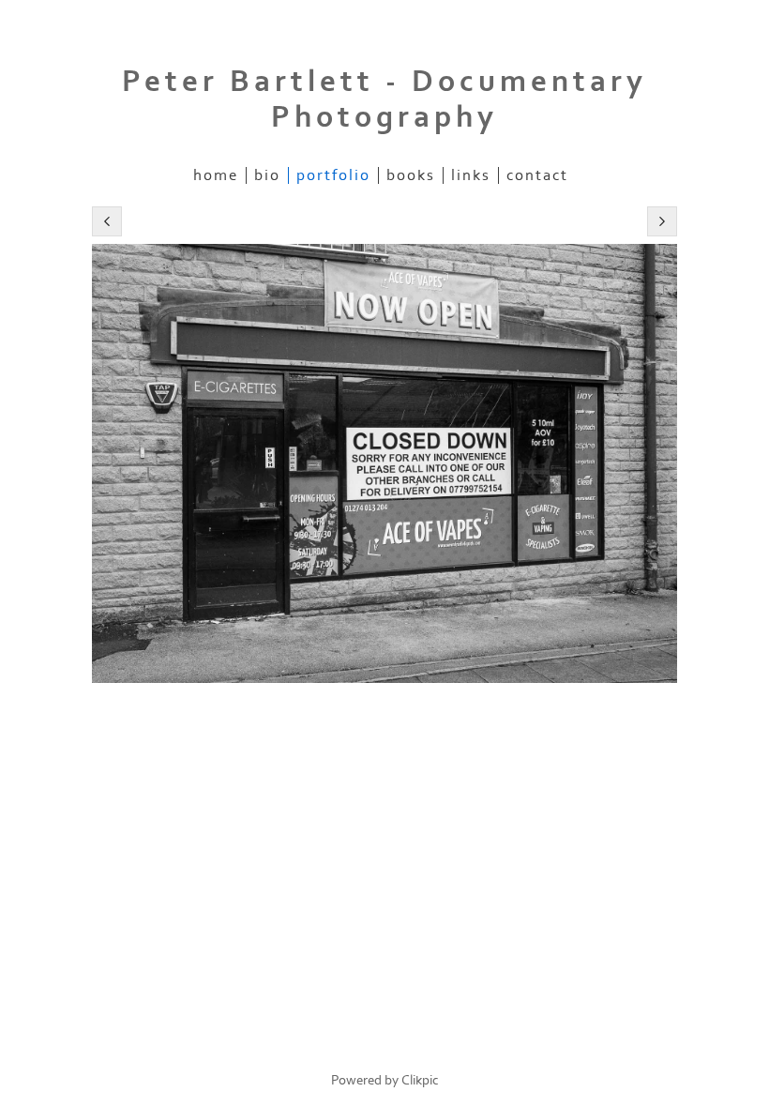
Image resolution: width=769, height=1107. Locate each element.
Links (470, 175)
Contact (537, 175)
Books (410, 175)
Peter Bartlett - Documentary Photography (384, 99)
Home (215, 175)
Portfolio (333, 175)
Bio (267, 175)
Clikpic (420, 1080)
